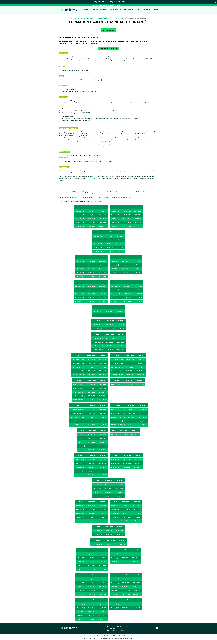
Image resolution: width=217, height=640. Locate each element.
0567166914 (113, 628)
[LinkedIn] (123, 5)
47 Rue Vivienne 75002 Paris (118, 626)
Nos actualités (104, 635)
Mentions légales (88, 638)
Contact (155, 9)
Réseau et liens (121, 635)
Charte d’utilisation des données (104, 638)
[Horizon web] (129, 638)
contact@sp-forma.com (113, 5)
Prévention (147, 9)
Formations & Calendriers (98, 9)
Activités (96, 635)
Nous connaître (129, 9)
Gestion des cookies (121, 638)
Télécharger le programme (108, 48)
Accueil (85, 9)
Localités (113, 635)
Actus (138, 9)
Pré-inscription (109, 30)
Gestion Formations (115, 9)
